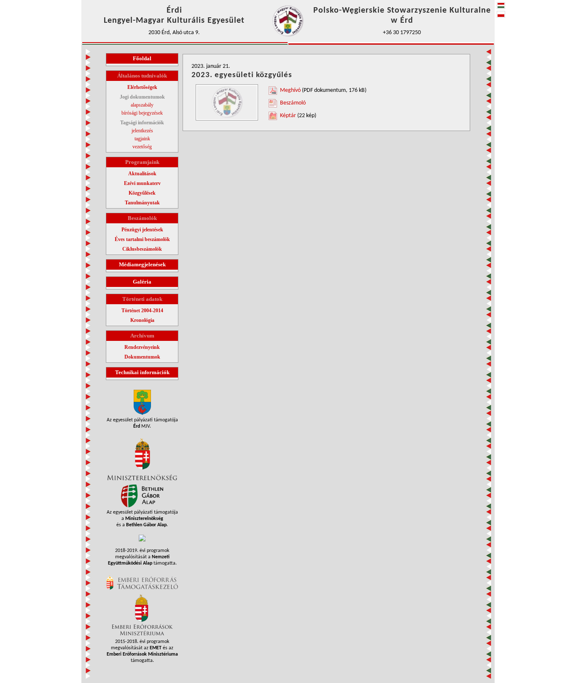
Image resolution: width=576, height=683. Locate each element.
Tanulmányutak (142, 203)
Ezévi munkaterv (142, 183)
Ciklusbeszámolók (142, 249)
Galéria (142, 282)
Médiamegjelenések (142, 264)
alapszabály (142, 105)
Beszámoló (293, 103)
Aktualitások (142, 174)
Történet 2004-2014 (142, 310)
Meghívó (290, 90)
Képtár (288, 115)
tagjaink (142, 139)
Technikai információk (142, 372)
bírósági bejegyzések (142, 113)
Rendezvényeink (142, 347)
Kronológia (142, 320)
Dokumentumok (142, 357)
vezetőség (142, 147)
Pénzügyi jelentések (142, 230)
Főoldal (142, 58)
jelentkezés (142, 131)
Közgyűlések (142, 193)
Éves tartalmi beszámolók (142, 239)
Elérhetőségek (142, 87)
